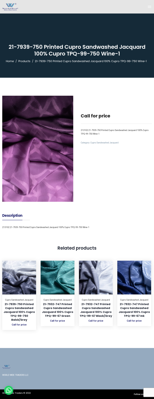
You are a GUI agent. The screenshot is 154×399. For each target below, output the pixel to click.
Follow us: (139, 394)
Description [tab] (12, 216)
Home (10, 61)
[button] (8, 390)
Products (24, 61)
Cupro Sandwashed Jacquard (104, 142)
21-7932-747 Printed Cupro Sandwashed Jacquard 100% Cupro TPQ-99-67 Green (57, 310)
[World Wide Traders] (10, 6)
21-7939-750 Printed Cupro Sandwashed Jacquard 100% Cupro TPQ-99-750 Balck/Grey (19, 312)
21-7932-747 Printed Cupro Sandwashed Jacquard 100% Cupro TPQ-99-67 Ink (134, 310)
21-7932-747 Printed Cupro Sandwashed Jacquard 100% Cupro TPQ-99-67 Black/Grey (96, 310)
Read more (30, 261)
